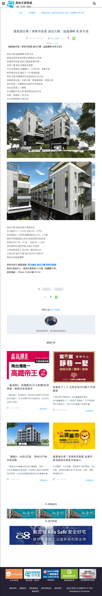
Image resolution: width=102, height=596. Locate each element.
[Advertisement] (51, 563)
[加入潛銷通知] (50, 535)
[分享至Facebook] (68, 38)
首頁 (20, 13)
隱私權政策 (33, 588)
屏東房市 (47, 289)
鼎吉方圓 (41, 265)
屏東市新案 (51, 265)
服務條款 (22, 588)
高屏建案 (31, 13)
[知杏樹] (21, 513)
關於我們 (12, 588)
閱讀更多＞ (44, 409)
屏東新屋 (59, 289)
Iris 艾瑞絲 (54, 38)
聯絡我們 (35, 591)
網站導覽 (57, 588)
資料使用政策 (46, 588)
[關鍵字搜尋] (94, 3)
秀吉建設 (32, 265)
